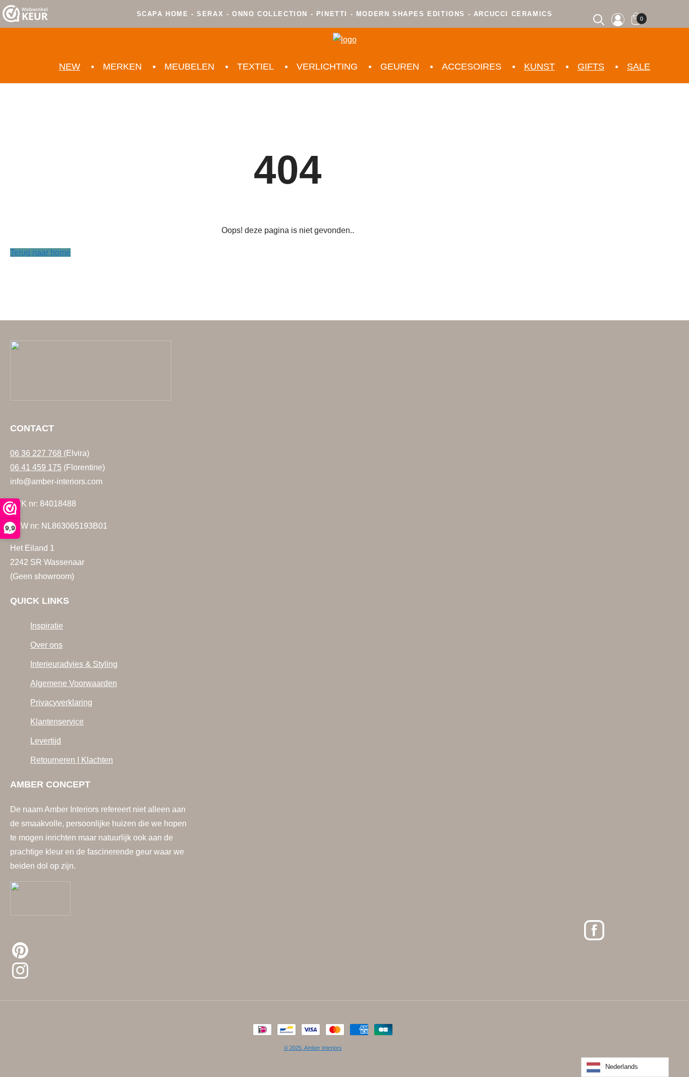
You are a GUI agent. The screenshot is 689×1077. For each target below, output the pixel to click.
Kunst (539, 67)
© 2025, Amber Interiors (313, 1048)
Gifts (591, 67)
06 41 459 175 (36, 467)
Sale (638, 67)
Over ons (46, 645)
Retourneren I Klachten (71, 760)
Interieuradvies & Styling (74, 664)
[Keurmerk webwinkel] (25, 16)
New (69, 67)
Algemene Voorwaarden (73, 683)
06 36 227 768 (37, 453)
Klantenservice (57, 721)
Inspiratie (46, 625)
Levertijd (45, 740)
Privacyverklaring (61, 702)
